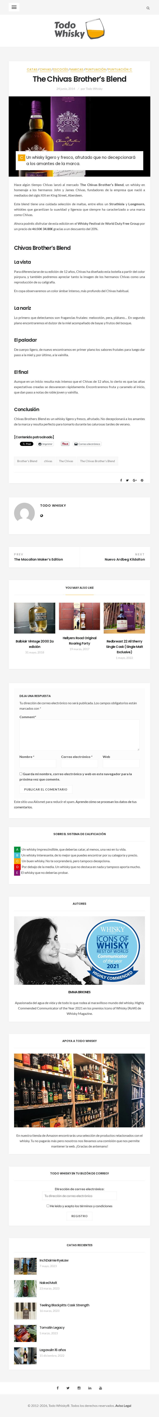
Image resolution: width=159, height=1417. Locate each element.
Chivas (45, 69)
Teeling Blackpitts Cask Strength (64, 1305)
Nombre (26, 757)
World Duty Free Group (122, 223)
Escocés (60, 69)
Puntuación (96, 69)
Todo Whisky (94, 88)
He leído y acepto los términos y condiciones (80, 1206)
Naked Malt (48, 1282)
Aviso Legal (123, 1405)
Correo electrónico (77, 757)
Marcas (76, 69)
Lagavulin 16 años (53, 1350)
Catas (32, 69)
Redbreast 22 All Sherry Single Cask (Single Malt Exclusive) (124, 646)
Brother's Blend (27, 461)
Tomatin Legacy (52, 1327)
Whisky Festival (89, 223)
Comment (27, 717)
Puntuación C (120, 69)
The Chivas (66, 461)
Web (106, 757)
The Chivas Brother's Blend (97, 461)
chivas (48, 461)
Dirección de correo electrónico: (79, 1189)
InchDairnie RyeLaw (54, 1260)
